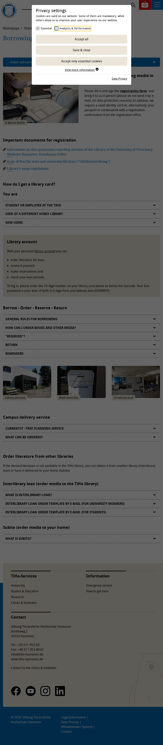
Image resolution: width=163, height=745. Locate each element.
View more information (80, 70)
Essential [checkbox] (46, 28)
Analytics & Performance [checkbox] (75, 28)
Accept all (81, 39)
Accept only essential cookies (81, 61)
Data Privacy (119, 78)
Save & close (81, 50)
